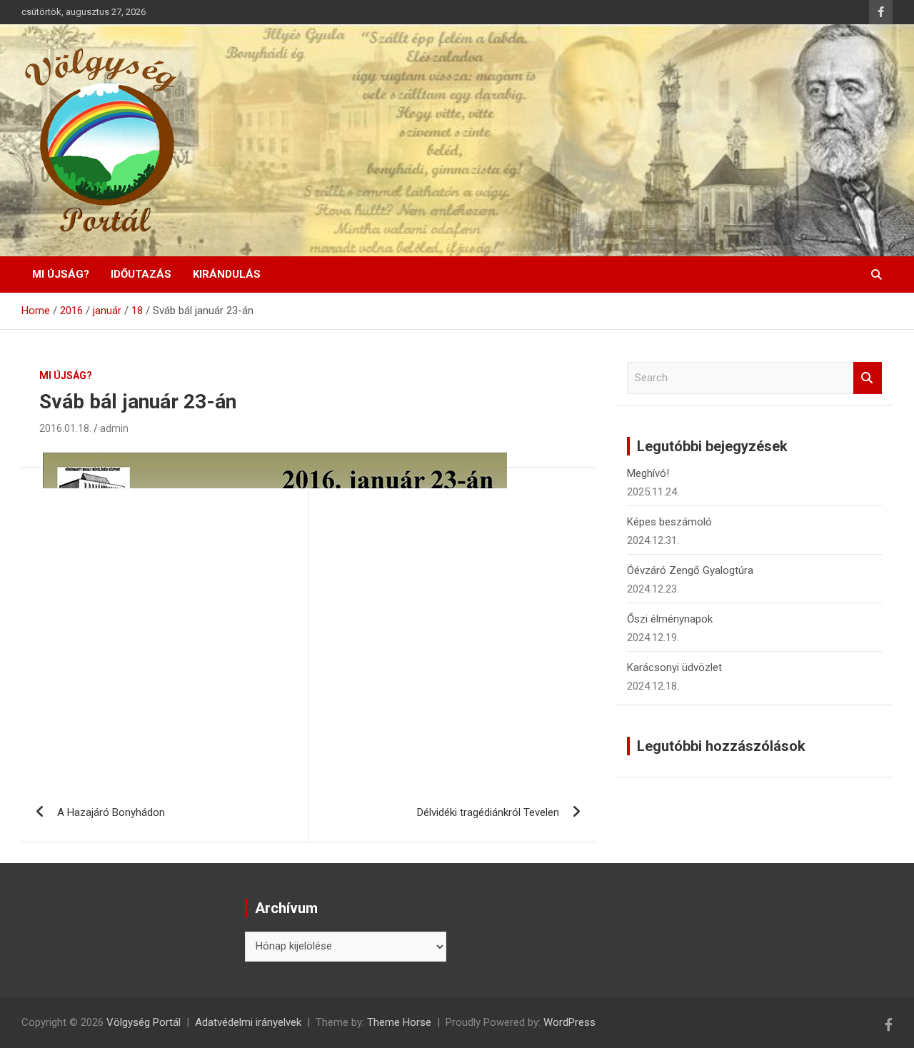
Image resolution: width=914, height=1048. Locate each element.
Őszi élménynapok (670, 619)
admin (114, 428)
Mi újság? (60, 274)
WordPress (569, 1022)
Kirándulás (227, 274)
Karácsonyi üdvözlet (674, 667)
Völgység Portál (143, 1022)
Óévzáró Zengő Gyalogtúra (690, 570)
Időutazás (141, 274)
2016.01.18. (65, 428)
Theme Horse (399, 1022)
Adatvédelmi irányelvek (248, 1022)
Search (867, 378)
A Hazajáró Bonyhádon (111, 812)
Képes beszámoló (669, 521)
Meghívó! (648, 473)
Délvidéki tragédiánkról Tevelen (488, 812)
